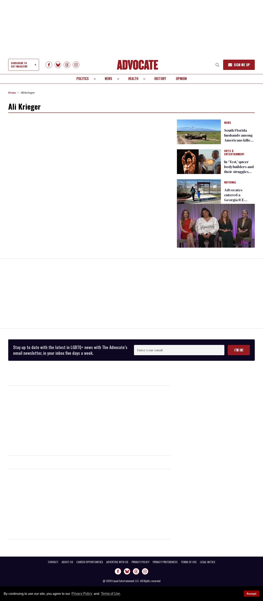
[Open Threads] (67, 64)
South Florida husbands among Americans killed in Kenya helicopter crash (238, 140)
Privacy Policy (82, 593)
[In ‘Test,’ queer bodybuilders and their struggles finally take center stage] (199, 161)
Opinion (181, 78)
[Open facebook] (49, 64)
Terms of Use (110, 593)
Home (12, 92)
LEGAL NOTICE (207, 562)
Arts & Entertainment (234, 152)
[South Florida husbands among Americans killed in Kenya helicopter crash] (199, 131)
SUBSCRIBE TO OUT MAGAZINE (19, 64)
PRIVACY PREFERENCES (165, 562)
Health (133, 78)
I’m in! (238, 350)
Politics (82, 78)
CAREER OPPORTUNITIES (89, 562)
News (108, 78)
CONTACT (53, 562)
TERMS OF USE (189, 562)
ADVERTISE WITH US (117, 562)
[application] (216, 226)
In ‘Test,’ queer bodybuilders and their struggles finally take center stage (239, 171)
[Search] (217, 64)
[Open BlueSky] (58, 64)
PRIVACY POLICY (140, 562)
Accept (251, 593)
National (230, 182)
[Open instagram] (76, 64)
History (160, 78)
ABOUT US (67, 562)
